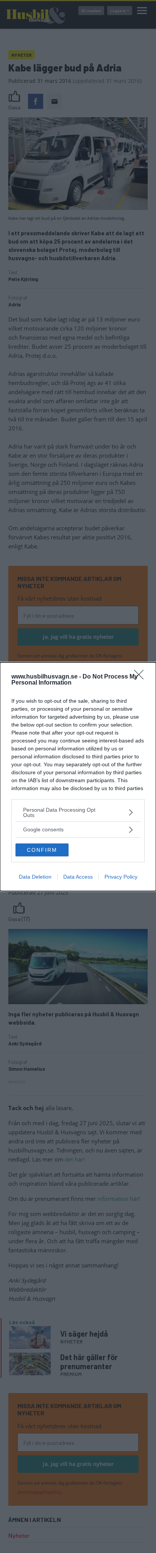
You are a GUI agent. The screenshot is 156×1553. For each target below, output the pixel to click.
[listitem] (78, 812)
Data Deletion (35, 877)
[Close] (141, 677)
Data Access (78, 877)
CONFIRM (42, 850)
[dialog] (78, 776)
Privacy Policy (121, 877)
